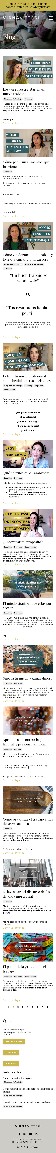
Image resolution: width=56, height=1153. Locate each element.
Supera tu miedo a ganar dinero (28, 678)
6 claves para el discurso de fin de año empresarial (26, 894)
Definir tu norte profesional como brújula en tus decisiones (27, 378)
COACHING (11, 1052)
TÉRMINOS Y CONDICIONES (28, 1142)
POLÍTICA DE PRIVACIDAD (28, 1139)
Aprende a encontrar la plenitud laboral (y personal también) (28, 741)
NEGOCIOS (10, 1063)
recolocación (9, 390)
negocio (17, 749)
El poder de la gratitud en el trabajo (24, 968)
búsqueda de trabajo (13, 99)
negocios (39, 386)
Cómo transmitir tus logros (17, 1078)
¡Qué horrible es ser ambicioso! (27, 473)
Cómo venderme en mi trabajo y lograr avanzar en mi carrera (28, 257)
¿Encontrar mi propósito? (23, 542)
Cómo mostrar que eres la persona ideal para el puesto (28, 1090)
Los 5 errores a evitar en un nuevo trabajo (24, 91)
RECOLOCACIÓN (13, 1041)
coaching (28, 99)
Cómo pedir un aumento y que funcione (26, 164)
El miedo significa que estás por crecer (27, 605)
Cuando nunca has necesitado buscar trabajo (26, 1102)
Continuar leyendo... (14, 123)
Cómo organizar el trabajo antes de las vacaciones (28, 821)
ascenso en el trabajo (13, 264)
